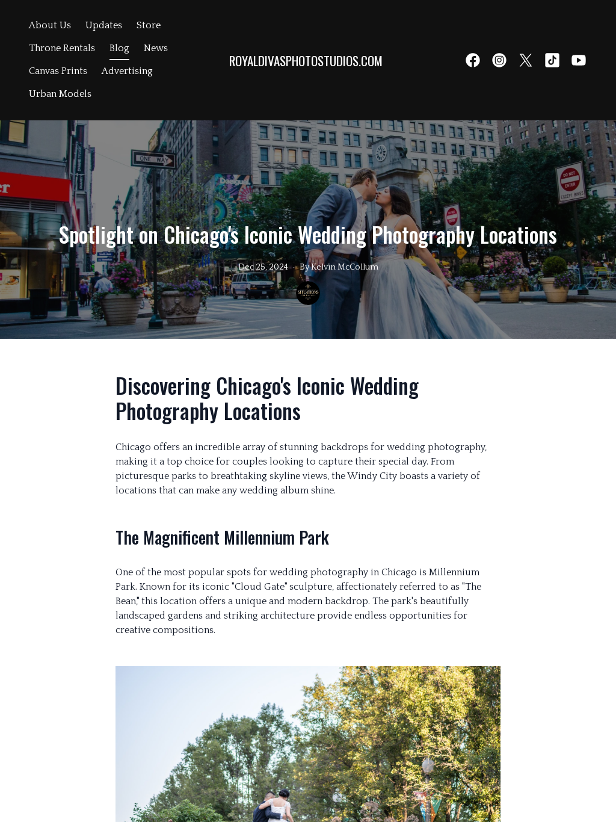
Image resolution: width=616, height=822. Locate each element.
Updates (103, 25)
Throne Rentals (62, 48)
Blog (119, 48)
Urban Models (60, 93)
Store (149, 25)
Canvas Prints (58, 71)
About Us (50, 25)
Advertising (127, 71)
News (156, 48)
